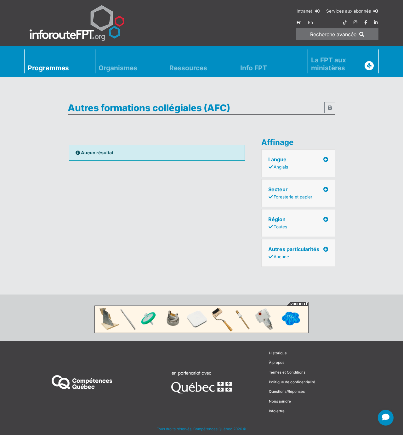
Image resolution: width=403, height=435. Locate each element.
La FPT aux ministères (328, 64)
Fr (299, 22)
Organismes (118, 68)
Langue (278, 162)
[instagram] (355, 22)
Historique (278, 353)
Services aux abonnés (349, 11)
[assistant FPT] (386, 418)
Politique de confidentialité (292, 382)
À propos (276, 362)
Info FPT (253, 68)
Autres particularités (293, 252)
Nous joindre (280, 401)
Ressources (188, 68)
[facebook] (365, 22)
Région (277, 222)
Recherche (333, 34)
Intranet (305, 11)
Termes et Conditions (287, 372)
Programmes (48, 68)
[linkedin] (376, 22)
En (310, 22)
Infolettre (277, 411)
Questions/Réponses (287, 391)
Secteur (290, 192)
